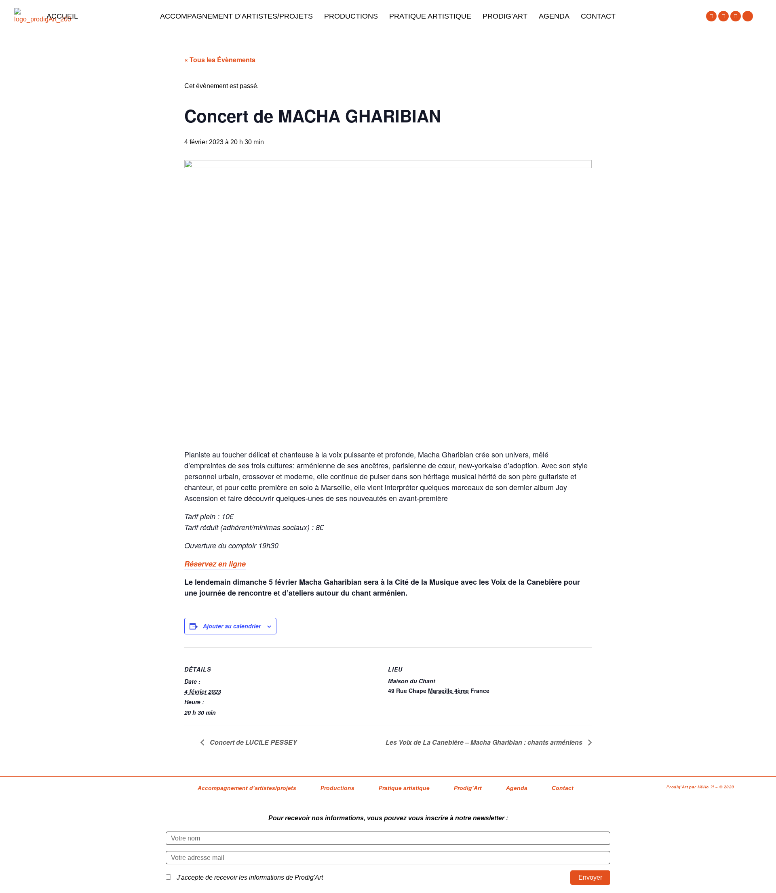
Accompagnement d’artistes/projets (236, 16)
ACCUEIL (62, 16)
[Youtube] (735, 16)
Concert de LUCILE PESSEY (252, 742)
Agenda (554, 16)
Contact (598, 16)
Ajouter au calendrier (232, 626)
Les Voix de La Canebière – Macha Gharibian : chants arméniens (485, 742)
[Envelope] (747, 16)
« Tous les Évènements (219, 59)
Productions (351, 16)
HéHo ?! (706, 787)
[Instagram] (723, 16)
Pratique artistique (430, 16)
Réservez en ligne (215, 563)
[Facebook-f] (711, 16)
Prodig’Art (505, 16)
